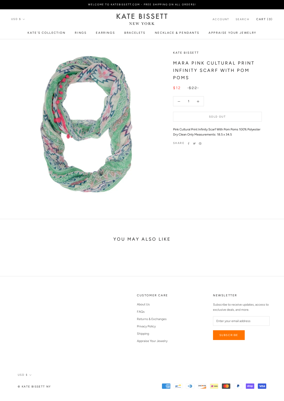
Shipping (143, 334)
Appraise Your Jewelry (232, 32)
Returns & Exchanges (152, 319)
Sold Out (217, 116)
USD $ (16, 19)
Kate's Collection (46, 32)
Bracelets (134, 32)
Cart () (264, 19)
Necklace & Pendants (177, 32)
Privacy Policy (146, 326)
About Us (143, 304)
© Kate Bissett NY (34, 386)
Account (221, 19)
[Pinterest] (200, 143)
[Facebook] (188, 143)
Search (242, 19)
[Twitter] (194, 143)
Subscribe (228, 335)
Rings (81, 32)
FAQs (141, 312)
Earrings (105, 32)
